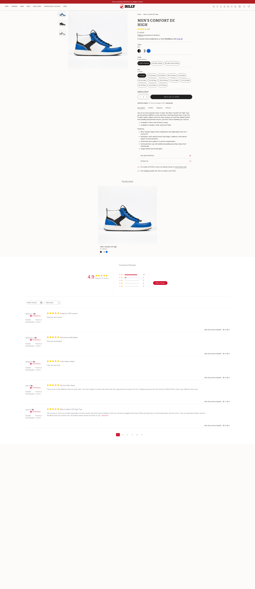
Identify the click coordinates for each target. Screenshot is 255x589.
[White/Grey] (104, 252)
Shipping (140, 35)
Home (139, 14)
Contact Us (144, 161)
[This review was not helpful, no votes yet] (227, 330)
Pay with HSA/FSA (147, 156)
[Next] (249, 2)
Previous (68, 40)
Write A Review (160, 283)
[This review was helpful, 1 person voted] (223, 401)
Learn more (169, 103)
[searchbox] (32, 302)
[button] (6, 6)
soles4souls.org (180, 167)
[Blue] (106, 252)
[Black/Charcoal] (101, 252)
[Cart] (249, 6)
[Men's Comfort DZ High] (127, 215)
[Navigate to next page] (142, 434)
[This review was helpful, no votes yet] (223, 330)
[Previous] (6, 2)
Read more (105, 415)
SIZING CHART (143, 92)
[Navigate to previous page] (113, 434)
